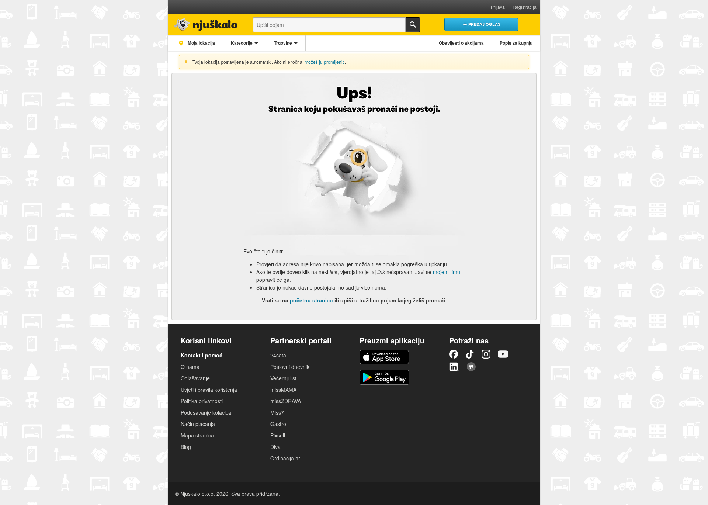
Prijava (498, 7)
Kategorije (242, 42)
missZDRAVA (285, 401)
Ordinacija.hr (285, 458)
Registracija (525, 7)
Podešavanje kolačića (206, 412)
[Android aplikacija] (384, 377)
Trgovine (283, 42)
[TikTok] (469, 354)
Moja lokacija (201, 42)
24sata (278, 355)
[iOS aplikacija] (384, 357)
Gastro (278, 424)
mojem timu (446, 272)
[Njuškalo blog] (471, 366)
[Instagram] (486, 354)
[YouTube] (503, 354)
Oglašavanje (195, 378)
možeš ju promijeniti (325, 62)
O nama (190, 366)
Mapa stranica (197, 435)
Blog (186, 446)
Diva (275, 446)
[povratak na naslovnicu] (204, 22)
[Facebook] (453, 354)
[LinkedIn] (454, 366)
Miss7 (277, 412)
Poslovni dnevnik (289, 366)
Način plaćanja (198, 424)
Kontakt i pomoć (201, 355)
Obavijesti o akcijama (461, 42)
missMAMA (283, 389)
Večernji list (283, 378)
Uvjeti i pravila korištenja (209, 389)
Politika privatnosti (202, 401)
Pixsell (277, 435)
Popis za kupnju (516, 42)
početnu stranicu (311, 300)
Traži (413, 24)
